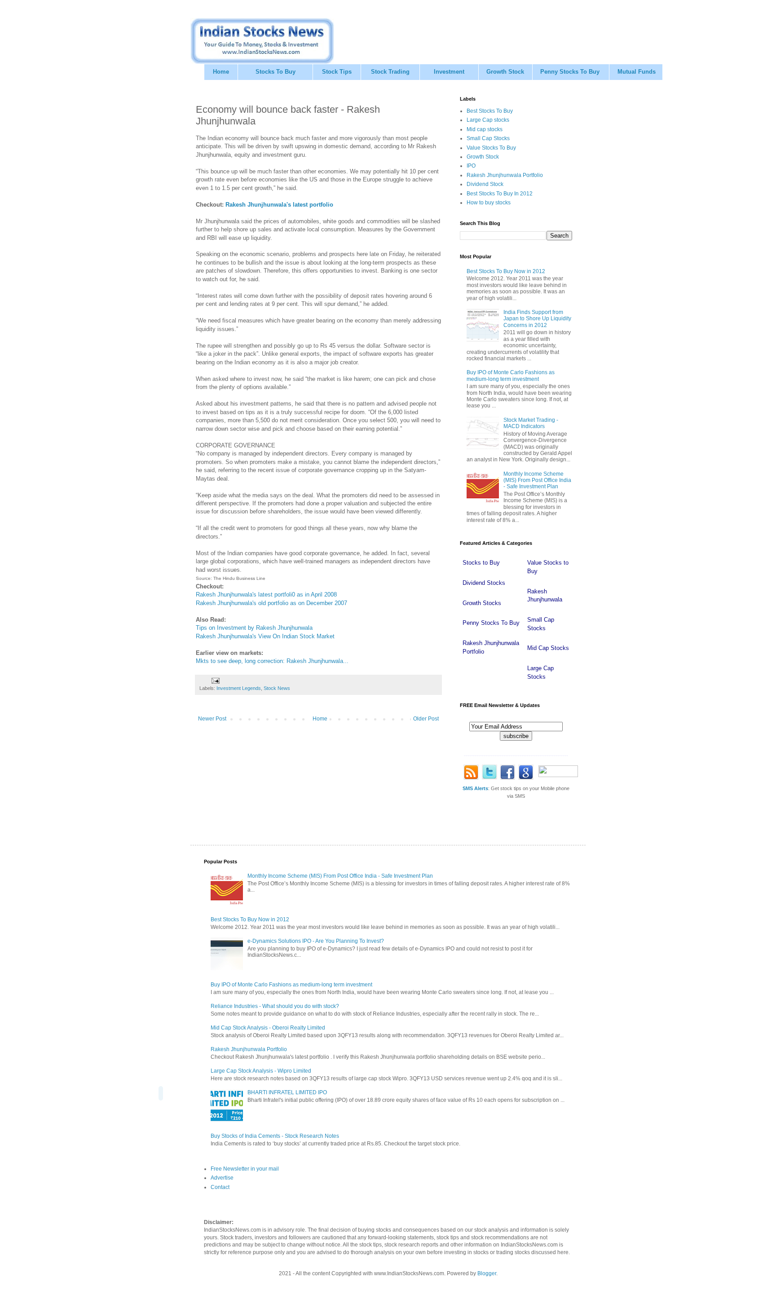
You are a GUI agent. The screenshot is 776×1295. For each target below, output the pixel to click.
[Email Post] (215, 680)
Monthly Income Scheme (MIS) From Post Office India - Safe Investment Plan (537, 480)
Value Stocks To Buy (491, 148)
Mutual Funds (636, 71)
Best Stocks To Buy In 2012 (500, 193)
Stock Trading (390, 71)
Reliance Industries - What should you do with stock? (275, 1006)
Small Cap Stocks (488, 138)
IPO (471, 166)
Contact (220, 1187)
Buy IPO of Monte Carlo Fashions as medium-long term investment (511, 375)
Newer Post (212, 719)
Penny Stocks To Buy (570, 71)
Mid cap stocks (485, 129)
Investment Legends (238, 688)
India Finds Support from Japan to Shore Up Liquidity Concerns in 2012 (537, 318)
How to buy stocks (489, 202)
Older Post (426, 719)
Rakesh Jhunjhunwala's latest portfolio (279, 204)
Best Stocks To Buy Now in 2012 (506, 271)
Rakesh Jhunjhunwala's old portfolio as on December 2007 (271, 603)
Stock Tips (337, 71)
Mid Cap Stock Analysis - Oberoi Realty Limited (268, 1028)
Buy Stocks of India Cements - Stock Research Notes (275, 1136)
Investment (449, 71)
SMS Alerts (475, 788)
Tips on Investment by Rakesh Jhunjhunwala (254, 627)
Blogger (486, 1273)
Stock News (277, 688)
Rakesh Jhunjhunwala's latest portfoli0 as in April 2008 (266, 594)
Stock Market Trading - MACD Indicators (530, 423)
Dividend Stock (485, 184)
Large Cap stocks (488, 120)
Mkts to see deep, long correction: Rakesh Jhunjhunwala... (272, 661)
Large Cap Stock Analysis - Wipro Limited (261, 1071)
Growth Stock (505, 71)
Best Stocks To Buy (490, 111)
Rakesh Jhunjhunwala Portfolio (505, 175)
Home (221, 71)
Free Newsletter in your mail (245, 1169)
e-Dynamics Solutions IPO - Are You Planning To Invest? (315, 941)
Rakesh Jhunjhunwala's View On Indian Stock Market (265, 636)
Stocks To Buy (275, 71)
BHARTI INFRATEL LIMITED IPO (287, 1092)
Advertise (222, 1178)
